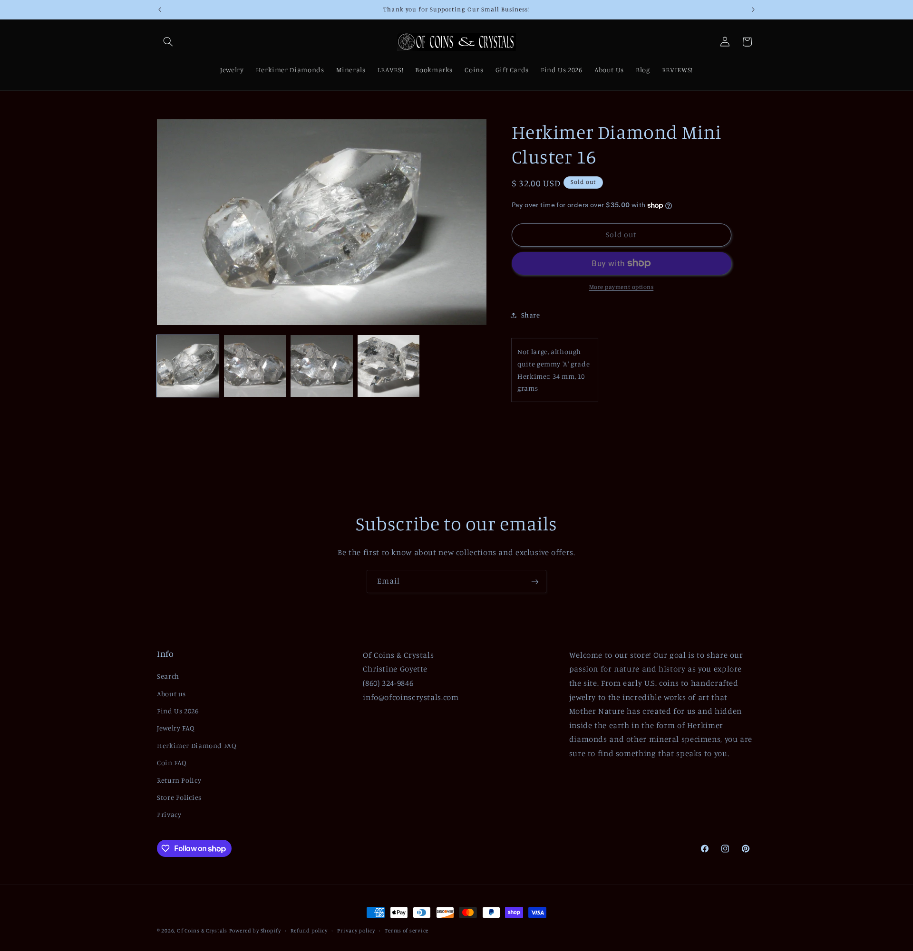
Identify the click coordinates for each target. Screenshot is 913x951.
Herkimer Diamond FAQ (197, 745)
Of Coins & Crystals (202, 930)
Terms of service (406, 930)
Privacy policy (356, 930)
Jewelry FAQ (176, 728)
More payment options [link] (621, 286)
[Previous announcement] (159, 9)
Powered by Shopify (255, 930)
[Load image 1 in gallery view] (188, 366)
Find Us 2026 (178, 711)
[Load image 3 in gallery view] (321, 366)
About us (171, 694)
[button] (168, 42)
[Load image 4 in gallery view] (388, 366)
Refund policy (309, 930)
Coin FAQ (172, 763)
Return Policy (179, 780)
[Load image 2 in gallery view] (255, 366)
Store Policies (179, 797)
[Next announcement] (753, 9)
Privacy (169, 815)
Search (168, 676)
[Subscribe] (535, 581)
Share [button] (530, 315)
